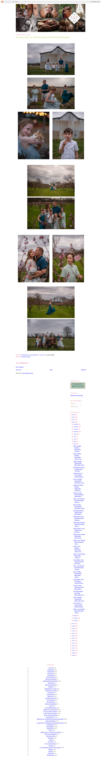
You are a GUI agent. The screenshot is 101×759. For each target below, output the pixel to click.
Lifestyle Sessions (50, 709)
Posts (73, 403)
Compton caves (51, 690)
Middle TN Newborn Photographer (50, 719)
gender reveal (51, 698)
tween (50, 749)
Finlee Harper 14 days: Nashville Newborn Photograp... (78, 518)
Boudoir (51, 683)
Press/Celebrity (51, 734)
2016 (73, 635)
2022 (73, 422)
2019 (73, 628)
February (76, 618)
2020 (73, 626)
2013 (73, 643)
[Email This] (48, 355)
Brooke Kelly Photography (76, 395)
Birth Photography (50, 681)
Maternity (50, 717)
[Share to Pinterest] (53, 355)
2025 (73, 414)
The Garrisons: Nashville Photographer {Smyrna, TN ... (79, 536)
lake (51, 705)
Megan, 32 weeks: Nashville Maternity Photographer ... (78, 494)
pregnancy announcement (51, 732)
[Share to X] (51, 355)
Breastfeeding (51, 685)
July (75, 436)
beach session (51, 679)
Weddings (50, 755)
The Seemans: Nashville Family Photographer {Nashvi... (79, 524)
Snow (51, 740)
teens (51, 745)
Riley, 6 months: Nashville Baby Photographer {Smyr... (79, 506)
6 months (50, 671)
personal (50, 728)
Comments (75, 406)
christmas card (50, 688)
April (75, 443)
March (75, 615)
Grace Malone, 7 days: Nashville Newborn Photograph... (78, 561)
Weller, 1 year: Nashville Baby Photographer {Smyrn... (79, 610)
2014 (73, 640)
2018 (73, 631)
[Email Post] (46, 354)
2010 (73, 650)
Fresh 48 (50, 696)
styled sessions (50, 743)
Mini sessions (51, 721)
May (75, 441)
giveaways (51, 700)
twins (50, 751)
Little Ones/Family (50, 711)
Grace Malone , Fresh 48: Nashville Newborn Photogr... (78, 581)
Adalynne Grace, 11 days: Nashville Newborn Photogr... (78, 474)
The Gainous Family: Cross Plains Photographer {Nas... (78, 593)
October (76, 429)
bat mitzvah (51, 677)
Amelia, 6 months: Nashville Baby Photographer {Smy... (79, 463)
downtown (51, 694)
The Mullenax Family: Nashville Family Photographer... (78, 512)
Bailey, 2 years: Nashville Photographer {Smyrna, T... (79, 555)
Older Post (83, 369)
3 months (50, 669)
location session (25, 356)
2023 (73, 419)
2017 (73, 633)
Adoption (50, 675)
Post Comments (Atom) (27, 373)
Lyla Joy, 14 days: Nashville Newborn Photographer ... (78, 587)
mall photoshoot (51, 715)
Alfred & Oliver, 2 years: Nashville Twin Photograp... (79, 530)
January (75, 620)
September (76, 431)
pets (50, 730)
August (75, 434)
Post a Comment (20, 367)
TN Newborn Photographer (50, 747)
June (75, 439)
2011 (73, 648)
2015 (73, 638)
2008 (73, 655)
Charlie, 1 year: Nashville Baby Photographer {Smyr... (79, 542)
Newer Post (18, 369)
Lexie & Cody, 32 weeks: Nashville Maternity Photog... (78, 604)
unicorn (51, 753)
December (76, 424)
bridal (51, 687)
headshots (51, 702)
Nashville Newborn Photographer (50, 723)
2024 (73, 417)
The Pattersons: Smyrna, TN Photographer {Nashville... (79, 469)
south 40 (51, 742)
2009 (73, 653)
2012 (73, 645)
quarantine (50, 736)
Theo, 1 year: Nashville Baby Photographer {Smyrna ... (78, 567)
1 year (50, 668)
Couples (50, 692)
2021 (73, 623)
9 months (50, 673)
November (76, 426)
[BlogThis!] (49, 355)
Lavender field (50, 707)
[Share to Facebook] (52, 355)
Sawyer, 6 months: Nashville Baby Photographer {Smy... (79, 480)
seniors (50, 738)
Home (51, 369)
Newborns (50, 726)
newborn (50, 724)
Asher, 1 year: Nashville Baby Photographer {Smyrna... (79, 500)
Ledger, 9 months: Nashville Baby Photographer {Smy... (79, 598)
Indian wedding (51, 704)
